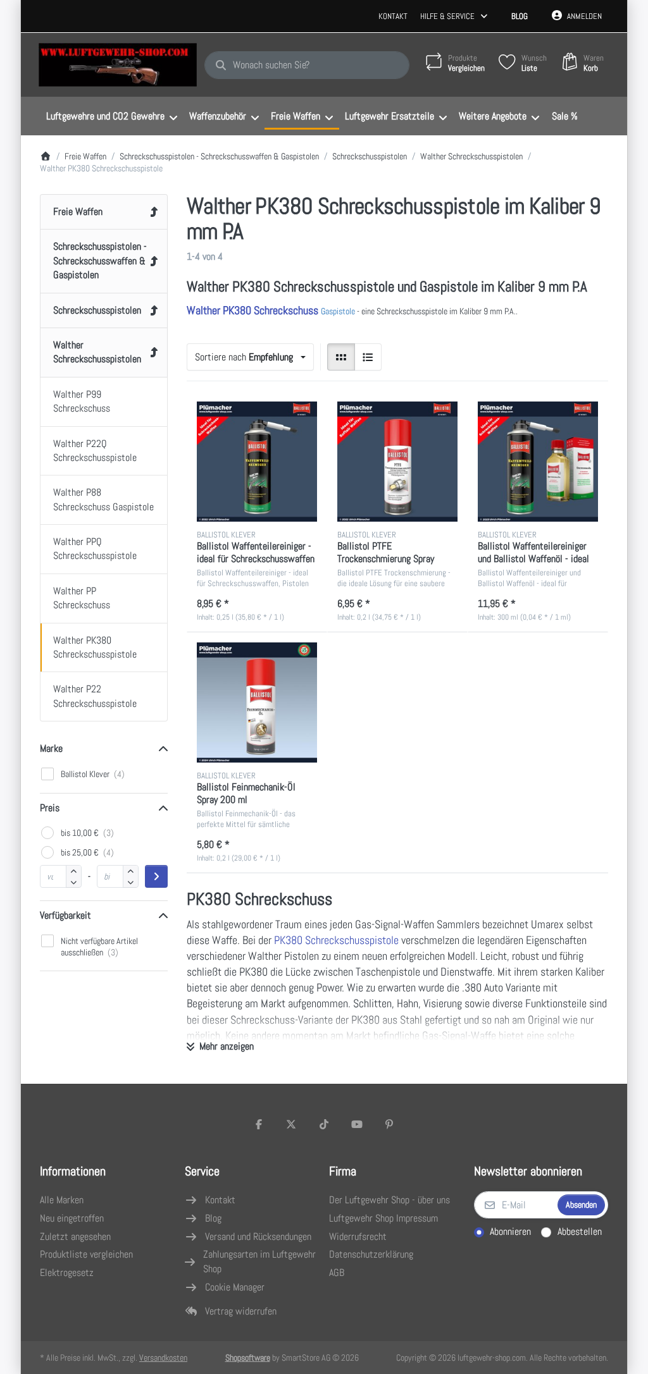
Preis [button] (49, 807)
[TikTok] (324, 1124)
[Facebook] (259, 1124)
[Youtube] (357, 1124)
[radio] (341, 357)
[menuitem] (111, 116)
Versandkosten (163, 1357)
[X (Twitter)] (292, 1124)
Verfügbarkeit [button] (65, 915)
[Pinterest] (389, 1124)
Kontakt (393, 16)
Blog (519, 16)
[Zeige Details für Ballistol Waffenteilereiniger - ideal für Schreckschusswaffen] (257, 462)
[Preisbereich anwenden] (156, 876)
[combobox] (306, 65)
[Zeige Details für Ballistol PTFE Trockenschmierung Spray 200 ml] (397, 462)
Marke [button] (51, 748)
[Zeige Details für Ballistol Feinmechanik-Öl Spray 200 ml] (257, 702)
